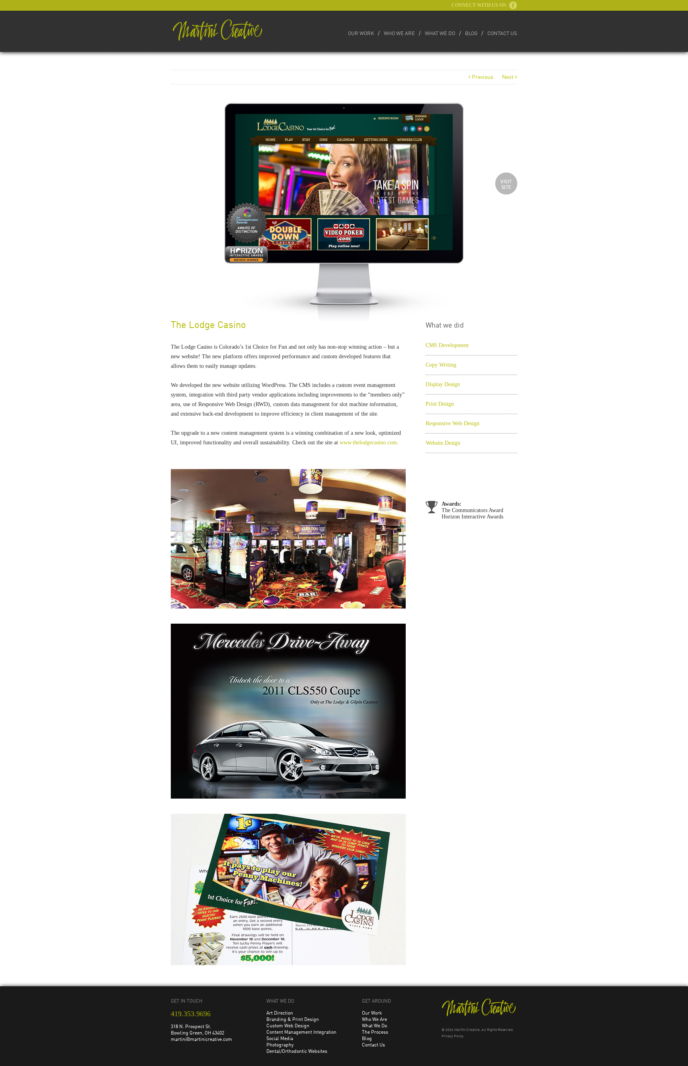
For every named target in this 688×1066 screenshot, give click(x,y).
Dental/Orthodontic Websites (296, 1051)
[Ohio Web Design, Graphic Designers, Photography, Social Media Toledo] (217, 30)
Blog (471, 33)
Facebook (513, 5)
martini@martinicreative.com (201, 1039)
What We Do (440, 33)
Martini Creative (467, 1030)
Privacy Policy (452, 1036)
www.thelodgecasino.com (368, 443)
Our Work (361, 33)
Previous (480, 77)
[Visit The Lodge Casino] (506, 183)
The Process (375, 1032)
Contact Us (502, 33)
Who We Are (399, 33)
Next (509, 77)
